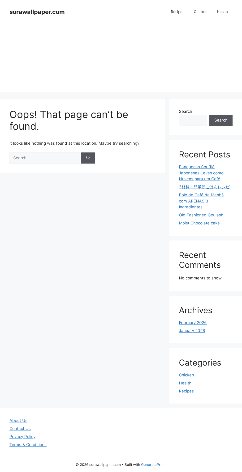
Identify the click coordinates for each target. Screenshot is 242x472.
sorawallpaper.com (37, 11)
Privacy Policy (22, 436)
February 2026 (193, 322)
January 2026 (192, 330)
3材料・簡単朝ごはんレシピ (204, 187)
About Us (18, 420)
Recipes (177, 11)
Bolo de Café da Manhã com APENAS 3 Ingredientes (201, 201)
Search (185, 111)
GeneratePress (153, 464)
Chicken (200, 11)
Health (222, 11)
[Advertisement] (121, 59)
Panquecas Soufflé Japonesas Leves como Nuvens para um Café (201, 172)
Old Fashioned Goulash (201, 215)
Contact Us (20, 428)
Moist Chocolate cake (199, 223)
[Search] (88, 158)
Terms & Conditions (28, 444)
